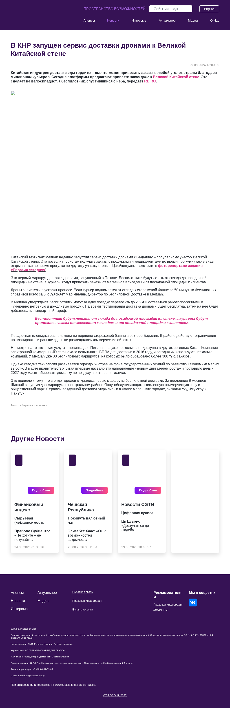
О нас (214, 20)
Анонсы (89, 20)
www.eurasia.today (66, 684)
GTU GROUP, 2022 (115, 695)
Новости (113, 20)
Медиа (193, 20)
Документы (160, 609)
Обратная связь (82, 592)
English (209, 9)
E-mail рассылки (82, 609)
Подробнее (41, 490)
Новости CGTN (137, 504)
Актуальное (167, 20)
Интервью (139, 20)
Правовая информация (87, 600)
